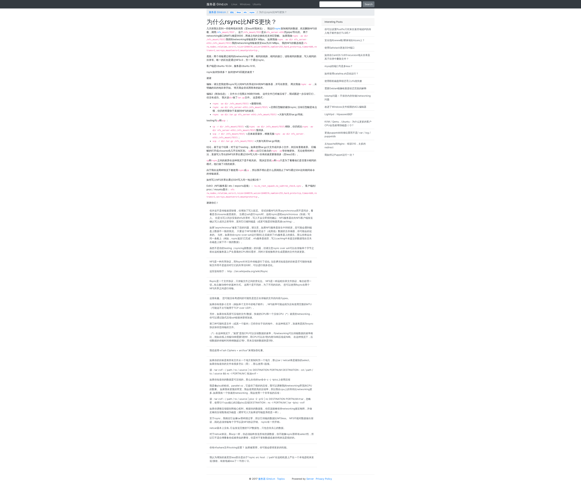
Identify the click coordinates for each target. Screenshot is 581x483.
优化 (232, 12)
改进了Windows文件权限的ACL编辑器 (345, 106)
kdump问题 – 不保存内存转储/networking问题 (348, 97)
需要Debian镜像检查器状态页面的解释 (345, 88)
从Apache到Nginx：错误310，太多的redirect (345, 145)
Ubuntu (257, 4)
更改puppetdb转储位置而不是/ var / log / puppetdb (348, 134)
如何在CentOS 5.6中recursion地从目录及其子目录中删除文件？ (347, 57)
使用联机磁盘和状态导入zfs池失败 (343, 80)
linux (239, 12)
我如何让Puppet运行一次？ (340, 154)
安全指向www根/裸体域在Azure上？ (345, 40)
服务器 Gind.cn (217, 4)
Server (310, 478)
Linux (234, 4)
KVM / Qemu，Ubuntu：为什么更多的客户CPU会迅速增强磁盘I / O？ (348, 123)
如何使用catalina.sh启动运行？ (341, 73)
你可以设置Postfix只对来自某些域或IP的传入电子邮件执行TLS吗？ (348, 31)
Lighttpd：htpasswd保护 (339, 114)
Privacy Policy (324, 478)
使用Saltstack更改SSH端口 (340, 47)
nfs (245, 12)
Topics (281, 478)
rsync (251, 12)
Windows (245, 4)
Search (369, 4)
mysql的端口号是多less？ (339, 66)
